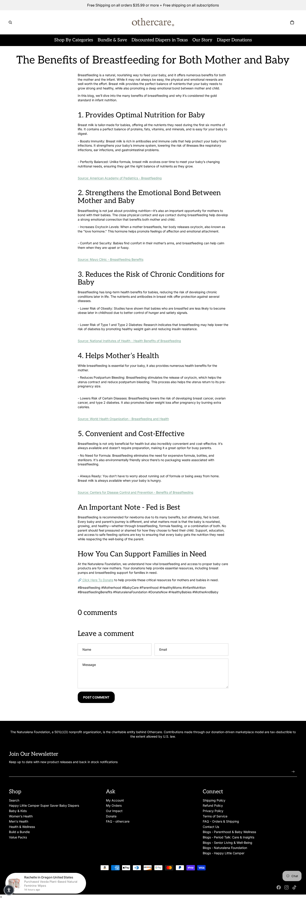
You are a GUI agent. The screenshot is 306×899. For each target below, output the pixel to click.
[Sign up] (293, 772)
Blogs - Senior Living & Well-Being (227, 842)
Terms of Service (215, 816)
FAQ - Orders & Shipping (221, 821)
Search (14, 800)
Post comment (96, 697)
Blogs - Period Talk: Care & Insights (228, 837)
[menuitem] (73, 40)
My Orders (114, 805)
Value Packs (18, 837)
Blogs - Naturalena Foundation (225, 848)
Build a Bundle (19, 832)
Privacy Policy (213, 811)
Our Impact (114, 811)
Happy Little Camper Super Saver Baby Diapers (44, 805)
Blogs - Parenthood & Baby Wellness (229, 832)
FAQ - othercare (117, 821)
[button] (9, 890)
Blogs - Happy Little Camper (223, 853)
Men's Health (18, 821)
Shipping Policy (214, 800)
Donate (111, 816)
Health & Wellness (22, 827)
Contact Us (211, 827)
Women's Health (21, 816)
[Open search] (10, 22)
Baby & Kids (18, 811)
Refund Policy (213, 805)
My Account (115, 800)
